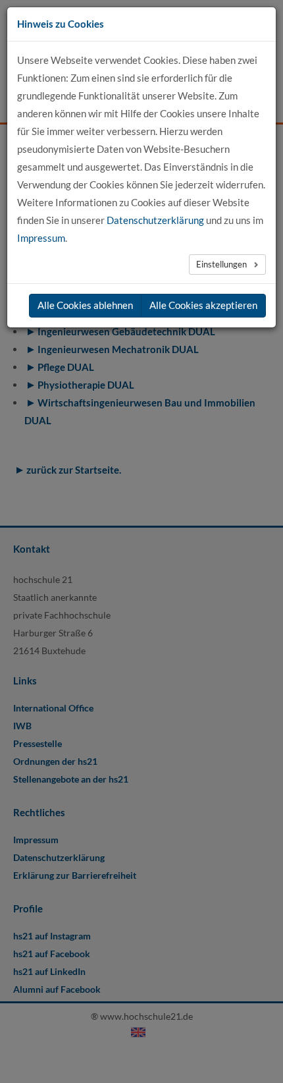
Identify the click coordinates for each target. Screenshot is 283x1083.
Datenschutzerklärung (155, 220)
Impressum (41, 238)
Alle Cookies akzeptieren (203, 305)
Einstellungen (222, 264)
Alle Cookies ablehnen (85, 305)
